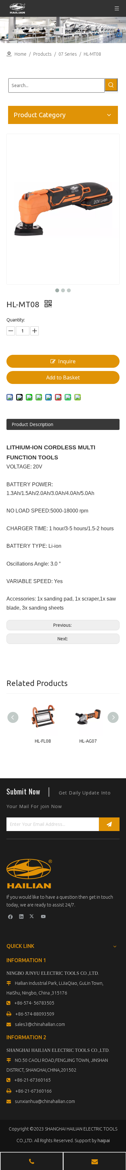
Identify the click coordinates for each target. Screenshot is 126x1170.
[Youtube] (43, 916)
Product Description (32, 424)
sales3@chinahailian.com (40, 1024)
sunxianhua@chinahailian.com (45, 1101)
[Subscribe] (109, 824)
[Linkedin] (21, 916)
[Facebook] (10, 916)
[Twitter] (32, 916)
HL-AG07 (85, 741)
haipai (104, 1140)
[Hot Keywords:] (111, 84)
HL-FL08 (40, 741)
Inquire (67, 361)
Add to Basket (63, 377)
